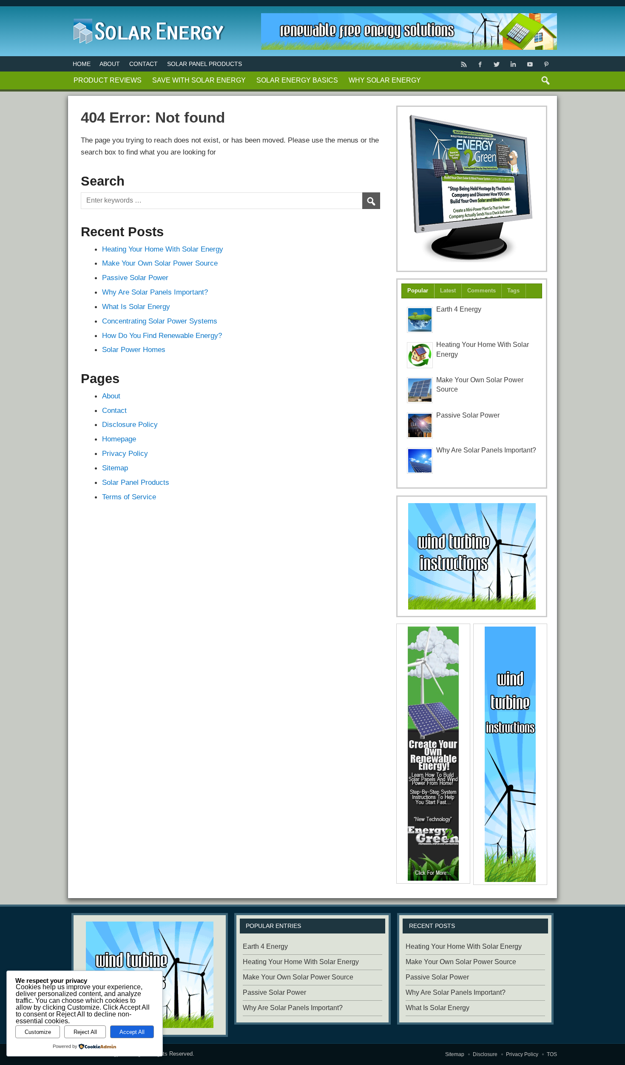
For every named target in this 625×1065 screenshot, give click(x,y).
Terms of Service (129, 496)
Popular (417, 290)
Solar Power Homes (133, 349)
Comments (481, 290)
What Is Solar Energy (136, 306)
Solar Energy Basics (297, 80)
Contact (143, 63)
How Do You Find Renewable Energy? (162, 335)
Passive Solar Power (135, 277)
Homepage (119, 439)
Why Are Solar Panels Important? (155, 292)
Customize (38, 1032)
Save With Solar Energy (199, 80)
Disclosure (485, 1054)
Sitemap (115, 468)
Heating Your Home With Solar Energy (162, 249)
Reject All (85, 1032)
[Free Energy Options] (472, 556)
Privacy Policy (125, 453)
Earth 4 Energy (458, 309)
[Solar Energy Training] (147, 16)
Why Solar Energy (385, 80)
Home (82, 63)
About (109, 63)
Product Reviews (108, 80)
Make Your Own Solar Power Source (160, 263)
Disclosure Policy (130, 424)
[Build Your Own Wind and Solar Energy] (472, 188)
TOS (552, 1054)
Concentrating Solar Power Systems (159, 321)
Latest (448, 290)
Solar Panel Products (204, 63)
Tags (513, 290)
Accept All (132, 1032)
